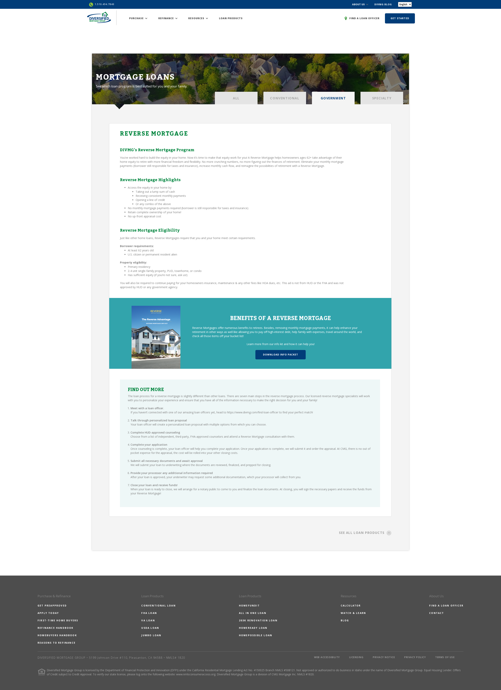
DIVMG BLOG (383, 4)
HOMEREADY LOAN (253, 628)
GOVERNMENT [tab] (333, 98)
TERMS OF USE (445, 657)
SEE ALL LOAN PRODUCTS (362, 533)
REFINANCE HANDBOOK (56, 628)
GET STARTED (400, 18)
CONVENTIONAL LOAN (158, 605)
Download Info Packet (280, 354)
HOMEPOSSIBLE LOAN (255, 635)
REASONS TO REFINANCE (57, 642)
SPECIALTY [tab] (381, 98)
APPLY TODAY (48, 613)
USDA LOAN (150, 628)
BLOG (345, 620)
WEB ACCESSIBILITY (327, 657)
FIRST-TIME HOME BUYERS (58, 620)
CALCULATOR (351, 605)
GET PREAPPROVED (52, 605)
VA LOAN (148, 620)
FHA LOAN (149, 613)
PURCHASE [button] (136, 18)
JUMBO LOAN (151, 635)
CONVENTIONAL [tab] (284, 98)
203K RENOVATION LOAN (258, 620)
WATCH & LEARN (353, 613)
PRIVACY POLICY (415, 657)
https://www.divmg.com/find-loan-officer (252, 412)
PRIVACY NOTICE (384, 657)
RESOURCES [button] (196, 18)
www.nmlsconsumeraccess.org (195, 674)
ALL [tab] (236, 98)
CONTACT (436, 613)
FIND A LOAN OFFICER (446, 605)
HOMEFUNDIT (249, 605)
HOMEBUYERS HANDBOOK (57, 635)
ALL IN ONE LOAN (252, 613)
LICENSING (356, 657)
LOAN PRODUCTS (231, 18)
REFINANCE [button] (166, 18)
